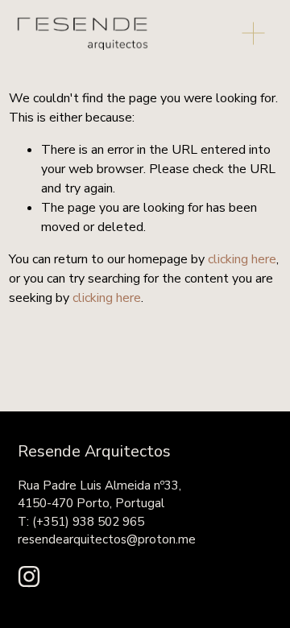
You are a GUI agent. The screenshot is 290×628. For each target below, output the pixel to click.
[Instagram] (29, 576)
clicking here (242, 259)
